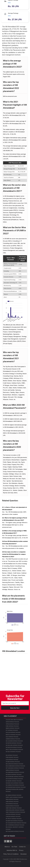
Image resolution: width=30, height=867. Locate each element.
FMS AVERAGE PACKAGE (12, 803)
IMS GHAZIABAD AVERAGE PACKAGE (15, 831)
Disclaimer (23, 854)
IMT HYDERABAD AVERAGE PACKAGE (15, 825)
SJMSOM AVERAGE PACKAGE (13, 816)
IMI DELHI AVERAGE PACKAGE (13, 751)
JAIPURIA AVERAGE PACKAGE (13, 814)
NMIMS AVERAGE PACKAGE (12, 728)
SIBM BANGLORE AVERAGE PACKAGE (15, 810)
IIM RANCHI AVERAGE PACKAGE (14, 774)
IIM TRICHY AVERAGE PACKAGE (13, 818)
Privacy (21, 850)
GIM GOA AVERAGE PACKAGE (13, 732)
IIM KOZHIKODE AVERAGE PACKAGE (15, 776)
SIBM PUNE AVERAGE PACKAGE (14, 808)
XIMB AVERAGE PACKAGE (12, 801)
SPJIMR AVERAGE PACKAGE (13, 761)
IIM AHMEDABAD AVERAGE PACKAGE (15, 772)
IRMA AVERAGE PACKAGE (12, 799)
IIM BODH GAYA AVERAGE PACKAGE (15, 783)
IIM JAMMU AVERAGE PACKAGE (13, 795)
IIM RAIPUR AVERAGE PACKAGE (14, 743)
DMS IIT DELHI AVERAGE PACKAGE (14, 749)
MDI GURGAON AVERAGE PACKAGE (14, 763)
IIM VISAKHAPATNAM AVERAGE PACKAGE (16, 822)
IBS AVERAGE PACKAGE (12, 755)
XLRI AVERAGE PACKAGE (12, 759)
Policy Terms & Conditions (11, 854)
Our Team (14, 846)
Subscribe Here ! (15, 708)
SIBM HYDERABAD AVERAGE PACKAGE (15, 812)
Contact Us (22, 846)
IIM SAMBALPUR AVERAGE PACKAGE (15, 785)
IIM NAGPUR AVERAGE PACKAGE (14, 747)
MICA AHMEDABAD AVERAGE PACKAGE (15, 766)
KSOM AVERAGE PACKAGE (12, 805)
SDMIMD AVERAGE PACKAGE (13, 738)
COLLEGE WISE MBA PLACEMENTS (14, 719)
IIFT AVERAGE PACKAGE (12, 730)
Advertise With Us (12, 850)
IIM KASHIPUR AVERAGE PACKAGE (14, 778)
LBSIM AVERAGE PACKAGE (12, 721)
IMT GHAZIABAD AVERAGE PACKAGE (15, 768)
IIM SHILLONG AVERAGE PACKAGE (14, 745)
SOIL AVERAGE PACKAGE (12, 736)
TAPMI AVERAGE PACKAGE (12, 724)
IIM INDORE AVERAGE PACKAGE (14, 781)
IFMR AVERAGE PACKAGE (12, 757)
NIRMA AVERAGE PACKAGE (12, 770)
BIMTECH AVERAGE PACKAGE (13, 734)
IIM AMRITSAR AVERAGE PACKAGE (14, 820)
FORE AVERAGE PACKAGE (12, 726)
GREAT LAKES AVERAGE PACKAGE (14, 797)
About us (7, 846)
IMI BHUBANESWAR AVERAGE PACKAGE (16, 787)
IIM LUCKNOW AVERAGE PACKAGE (14, 741)
